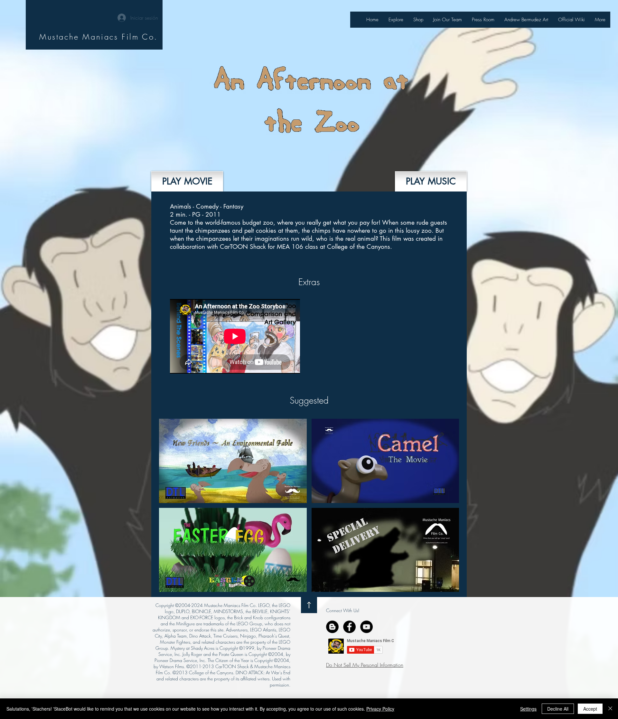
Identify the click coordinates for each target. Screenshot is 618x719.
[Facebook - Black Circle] (349, 627)
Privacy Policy (380, 708)
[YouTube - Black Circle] (366, 627)
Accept (590, 708)
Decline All (557, 708)
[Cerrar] (610, 709)
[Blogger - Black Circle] (332, 627)
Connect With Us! (342, 610)
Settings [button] (528, 708)
